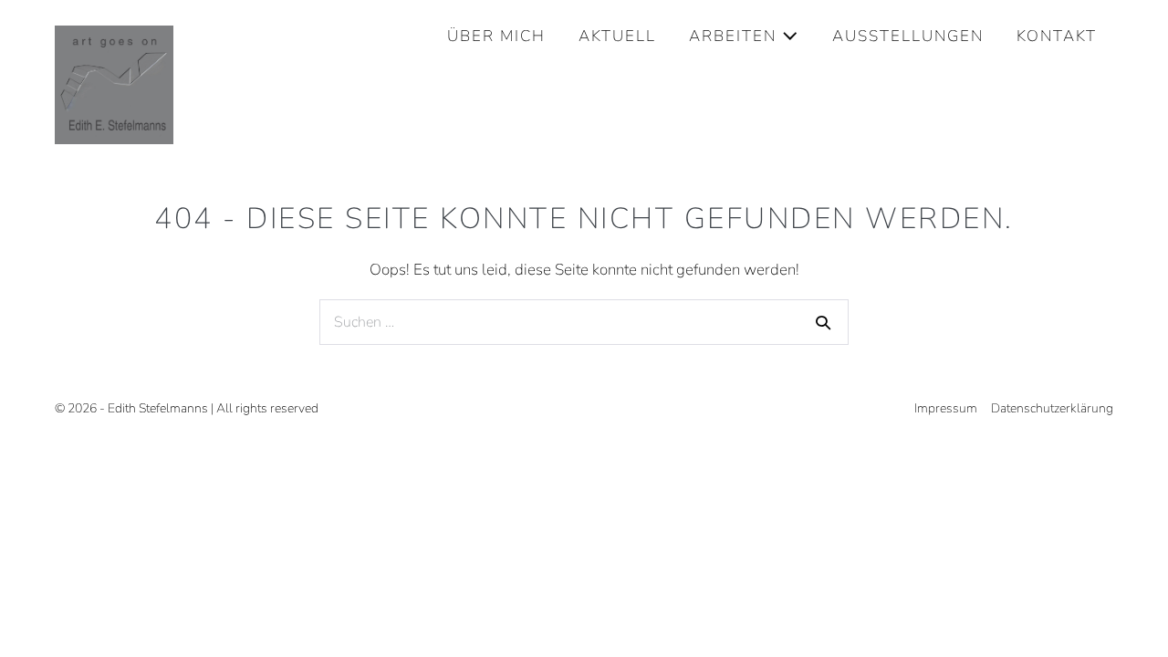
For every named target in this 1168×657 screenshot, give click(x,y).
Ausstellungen (908, 36)
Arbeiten (735, 36)
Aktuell (617, 36)
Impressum (945, 408)
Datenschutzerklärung (1052, 408)
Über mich (496, 36)
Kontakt (1057, 36)
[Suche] (823, 322)
